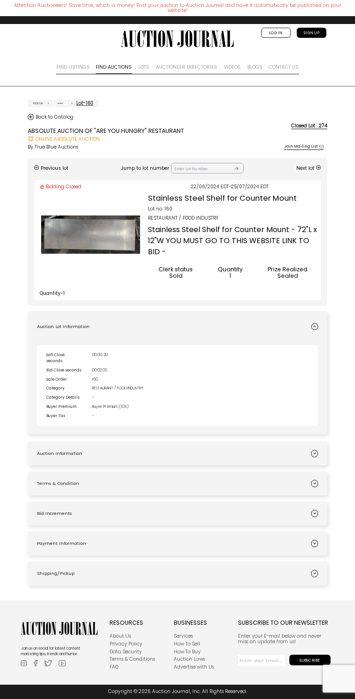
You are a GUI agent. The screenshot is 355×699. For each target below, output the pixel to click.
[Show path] (60, 103)
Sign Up (311, 33)
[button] (177, 326)
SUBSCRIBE (310, 660)
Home (38, 103)
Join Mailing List (301, 146)
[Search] (236, 168)
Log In (275, 33)
